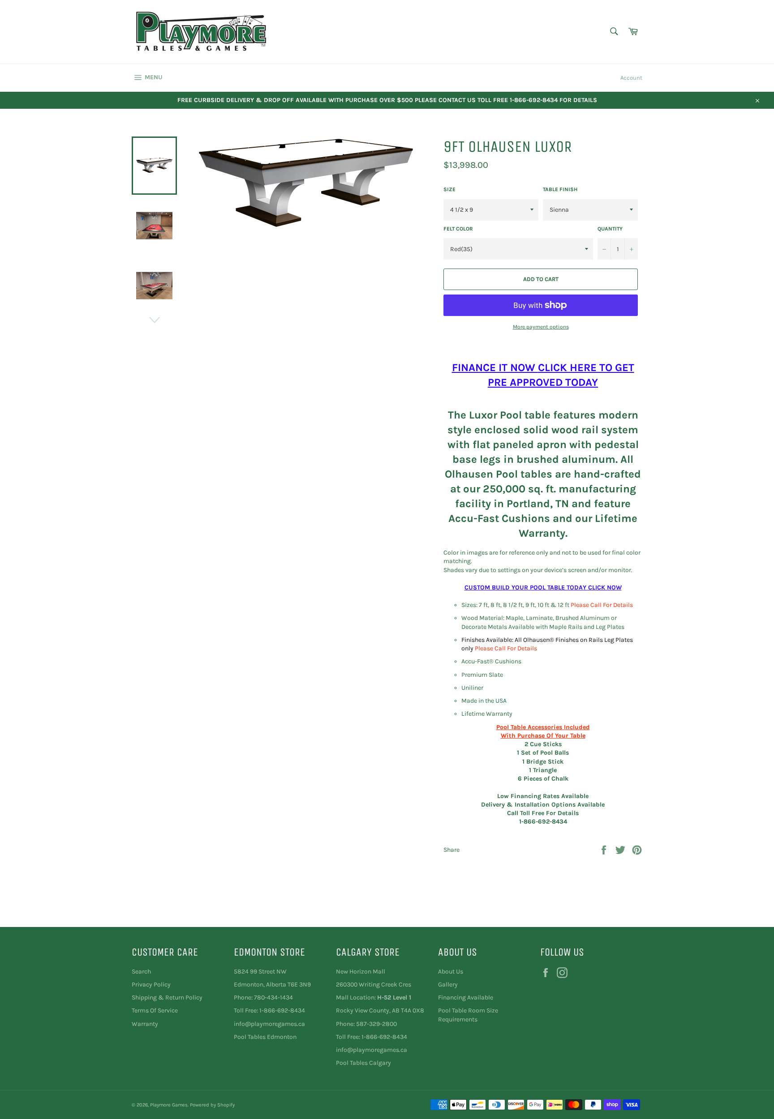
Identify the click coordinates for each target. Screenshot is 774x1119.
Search (141, 971)
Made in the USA (484, 701)
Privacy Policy (151, 984)
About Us (450, 971)
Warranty (145, 1024)
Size (449, 189)
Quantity (610, 229)
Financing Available (465, 997)
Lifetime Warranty (486, 714)
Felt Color (458, 229)
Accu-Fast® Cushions (491, 661)
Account (631, 77)
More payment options (541, 327)
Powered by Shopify (212, 1105)
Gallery (448, 984)
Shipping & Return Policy (167, 997)
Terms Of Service (155, 1010)
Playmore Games (169, 1105)
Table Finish (560, 189)
